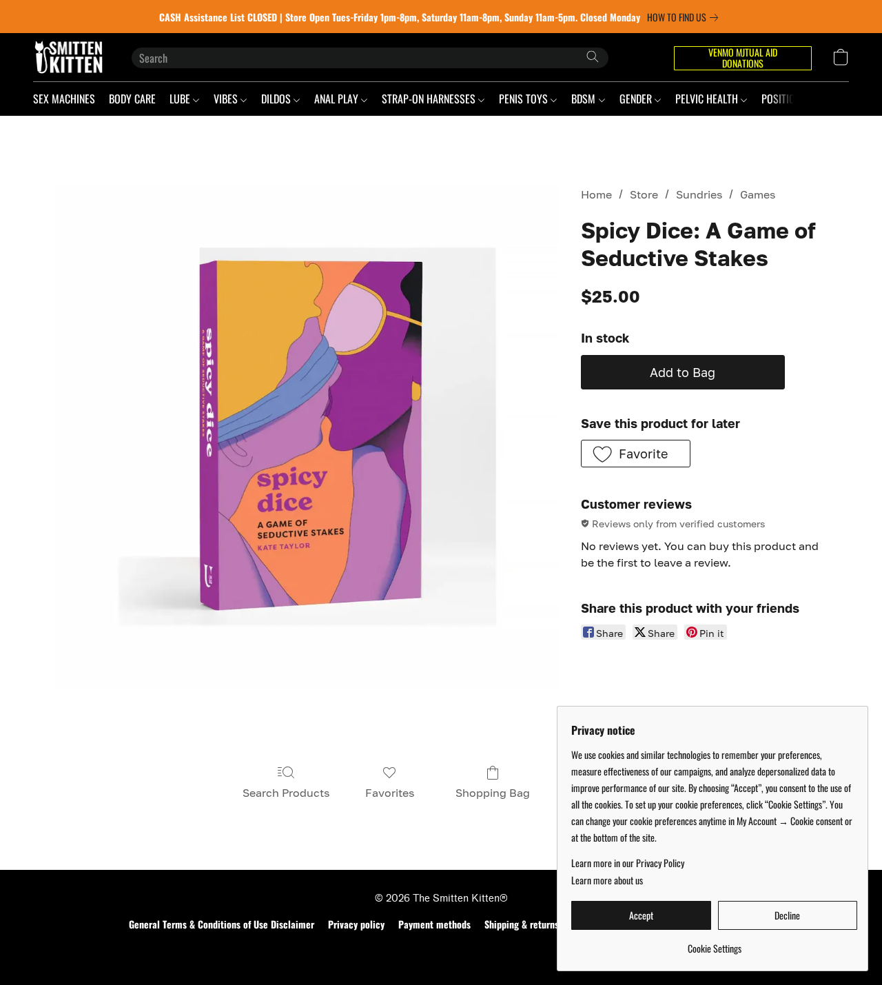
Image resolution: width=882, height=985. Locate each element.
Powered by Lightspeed (441, 948)
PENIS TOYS (525, 98)
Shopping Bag (492, 793)
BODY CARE (132, 98)
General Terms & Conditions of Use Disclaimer (221, 924)
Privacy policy (356, 924)
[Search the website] (592, 56)
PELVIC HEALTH (708, 98)
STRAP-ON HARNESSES (430, 98)
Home (596, 194)
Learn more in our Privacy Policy (627, 863)
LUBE (181, 98)
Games (757, 194)
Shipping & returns (521, 924)
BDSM (584, 98)
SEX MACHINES (64, 98)
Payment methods (434, 924)
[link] (685, 17)
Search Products (286, 793)
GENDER (637, 98)
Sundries (699, 194)
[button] (68, 57)
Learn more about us (607, 880)
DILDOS (277, 98)
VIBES (227, 98)
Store (644, 194)
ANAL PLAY (337, 98)
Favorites (389, 793)
